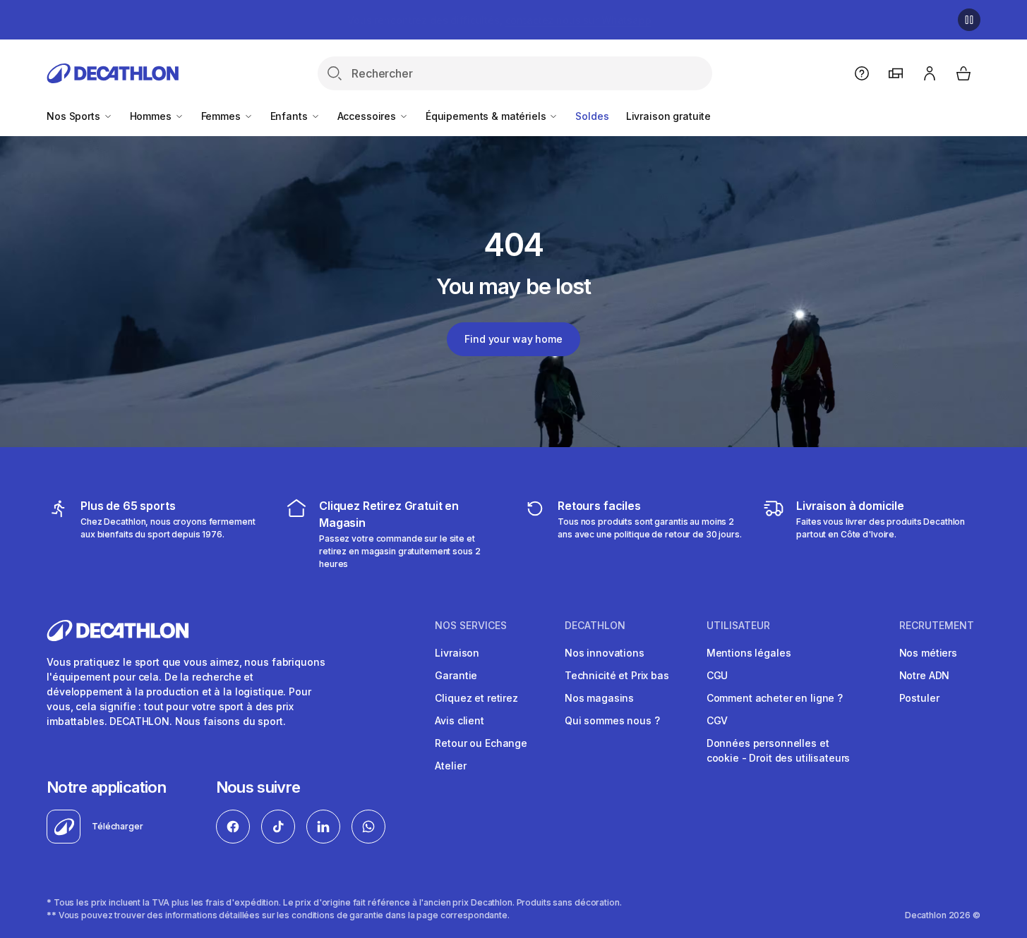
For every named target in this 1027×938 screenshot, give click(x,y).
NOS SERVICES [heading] (471, 625)
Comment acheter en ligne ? (775, 698)
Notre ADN (924, 675)
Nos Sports (74, 116)
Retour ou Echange (481, 743)
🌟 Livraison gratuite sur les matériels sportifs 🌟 (499, 20)
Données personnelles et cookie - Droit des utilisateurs (779, 750)
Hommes (152, 116)
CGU (717, 675)
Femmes (222, 116)
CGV (717, 720)
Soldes (591, 116)
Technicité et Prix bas (617, 675)
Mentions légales (749, 653)
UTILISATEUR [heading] (738, 625)
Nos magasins (599, 698)
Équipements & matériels (487, 116)
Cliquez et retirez (476, 698)
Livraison (457, 653)
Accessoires (368, 116)
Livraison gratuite (668, 116)
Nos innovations (604, 653)
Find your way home (513, 339)
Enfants (290, 116)
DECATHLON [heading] (595, 625)
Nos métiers (928, 653)
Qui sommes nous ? (612, 720)
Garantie (456, 675)
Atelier (450, 766)
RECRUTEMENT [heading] (936, 625)
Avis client (459, 720)
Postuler (919, 698)
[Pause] (969, 19)
